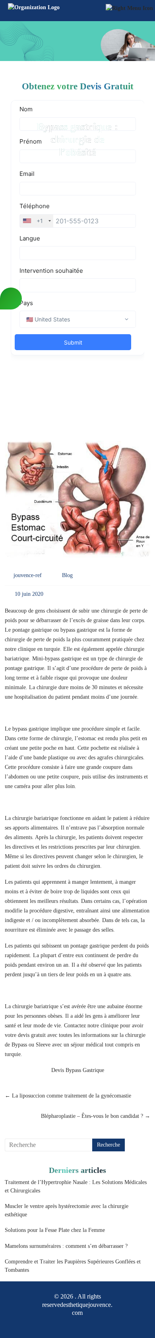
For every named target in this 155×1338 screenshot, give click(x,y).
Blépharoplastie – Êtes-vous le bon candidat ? (95, 1116)
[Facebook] (56, 1324)
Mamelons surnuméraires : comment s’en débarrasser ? (66, 1246)
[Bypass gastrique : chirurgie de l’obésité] (78, 502)
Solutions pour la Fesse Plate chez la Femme (55, 1230)
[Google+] (70, 1324)
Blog (67, 575)
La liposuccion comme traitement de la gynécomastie (68, 1096)
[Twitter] (84, 1324)
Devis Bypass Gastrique (77, 1070)
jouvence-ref (28, 575)
